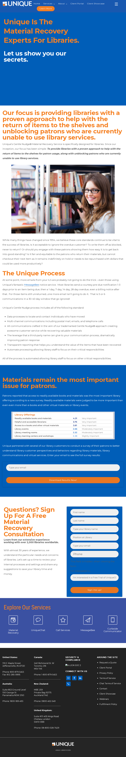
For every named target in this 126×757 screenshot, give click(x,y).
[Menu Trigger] (116, 4)
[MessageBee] (88, 620)
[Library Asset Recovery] (13, 620)
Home (37, 3)
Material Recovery (13, 631)
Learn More (45, 8)
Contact (103, 688)
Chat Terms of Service (110, 683)
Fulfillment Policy (108, 704)
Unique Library (60, 750)
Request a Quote (108, 662)
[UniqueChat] (38, 620)
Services (47, 3)
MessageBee (31, 284)
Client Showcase (96, 3)
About (61, 3)
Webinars (104, 699)
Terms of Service (107, 678)
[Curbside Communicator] (112, 620)
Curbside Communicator (113, 630)
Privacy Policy (106, 673)
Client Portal (77, 3)
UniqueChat (38, 630)
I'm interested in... (80, 570)
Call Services (63, 630)
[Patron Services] (63, 620)
